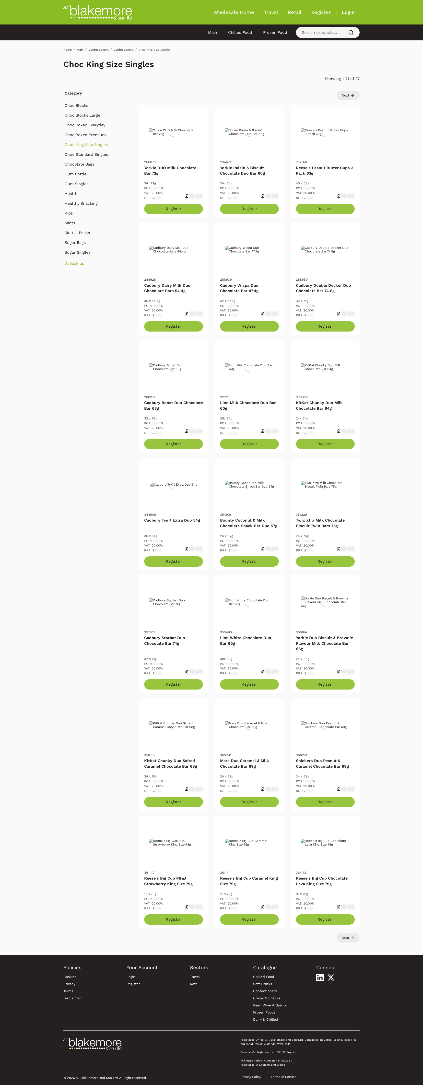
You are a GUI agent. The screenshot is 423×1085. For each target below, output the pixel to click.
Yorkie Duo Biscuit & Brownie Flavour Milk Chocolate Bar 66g (324, 643)
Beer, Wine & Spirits (270, 1005)
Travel (271, 12)
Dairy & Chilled (265, 1019)
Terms (68, 991)
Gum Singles (76, 183)
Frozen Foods (264, 1012)
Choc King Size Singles (108, 64)
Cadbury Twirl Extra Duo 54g (172, 520)
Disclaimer (72, 998)
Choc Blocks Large (82, 115)
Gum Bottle (75, 174)
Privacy (69, 984)
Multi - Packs (77, 232)
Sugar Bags (75, 242)
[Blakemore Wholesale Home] (97, 12)
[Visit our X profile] (331, 977)
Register (321, 12)
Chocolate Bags (79, 164)
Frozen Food (275, 32)
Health (71, 193)
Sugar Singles (77, 252)
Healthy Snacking (81, 203)
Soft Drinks (262, 984)
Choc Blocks (76, 105)
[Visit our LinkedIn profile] (320, 977)
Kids (69, 213)
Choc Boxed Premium (85, 134)
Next (346, 95)
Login (348, 12)
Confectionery (265, 991)
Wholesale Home (233, 12)
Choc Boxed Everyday (85, 125)
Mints (70, 223)
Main (212, 32)
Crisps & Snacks (266, 998)
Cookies (69, 977)
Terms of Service (283, 1077)
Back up (76, 263)
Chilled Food (240, 32)
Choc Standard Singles (86, 154)
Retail (294, 12)
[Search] (351, 32)
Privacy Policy (250, 1077)
